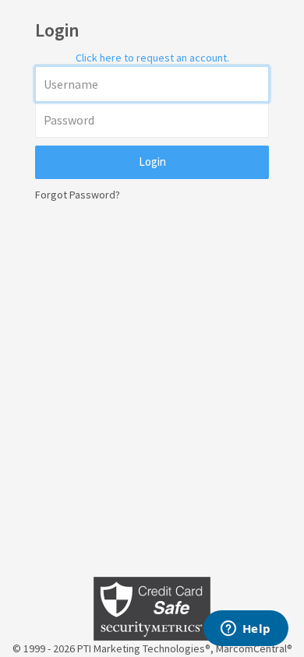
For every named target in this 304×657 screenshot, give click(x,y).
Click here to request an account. (152, 58)
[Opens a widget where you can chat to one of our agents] (245, 629)
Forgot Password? (77, 195)
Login (152, 161)
